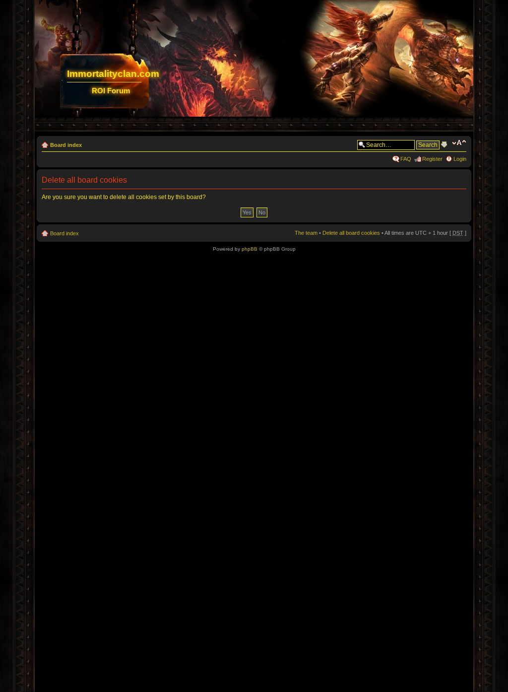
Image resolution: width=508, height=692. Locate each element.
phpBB (249, 249)
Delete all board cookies (351, 233)
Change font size (459, 142)
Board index (66, 145)
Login (459, 159)
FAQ (405, 159)
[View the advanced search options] (444, 144)
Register (432, 159)
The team (306, 233)
